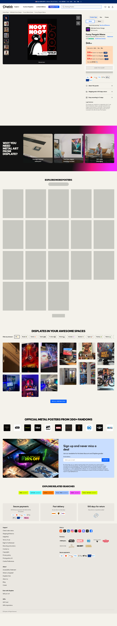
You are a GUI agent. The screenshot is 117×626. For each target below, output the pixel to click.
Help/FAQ (5, 537)
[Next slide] (108, 428)
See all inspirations (58, 401)
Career (5, 585)
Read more (110, 36)
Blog (4, 582)
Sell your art (6, 593)
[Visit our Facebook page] (91, 531)
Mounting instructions (9, 546)
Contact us (6, 549)
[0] (105, 7)
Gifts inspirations (8, 605)
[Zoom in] (78, 23)
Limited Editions (41, 7)
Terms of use (6, 540)
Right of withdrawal (8, 543)
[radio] (93, 17)
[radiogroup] (99, 17)
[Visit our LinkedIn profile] (68, 531)
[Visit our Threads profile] (87, 531)
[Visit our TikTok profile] (64, 531)
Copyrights (6, 552)
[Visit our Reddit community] (61, 531)
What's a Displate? (8, 573)
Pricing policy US (8, 558)
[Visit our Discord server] (83, 531)
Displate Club (54, 7)
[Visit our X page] (76, 531)
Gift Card (5, 602)
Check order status (8, 530)
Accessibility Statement (9, 570)
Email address (66, 456)
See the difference (105, 25)
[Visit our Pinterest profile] (79, 531)
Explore (16, 7)
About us (5, 579)
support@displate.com (73, 471)
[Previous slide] (9, 428)
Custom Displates (28, 7)
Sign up (105, 460)
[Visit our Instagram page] (72, 531)
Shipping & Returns (8, 533)
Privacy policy (75, 466)
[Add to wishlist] (78, 18)
